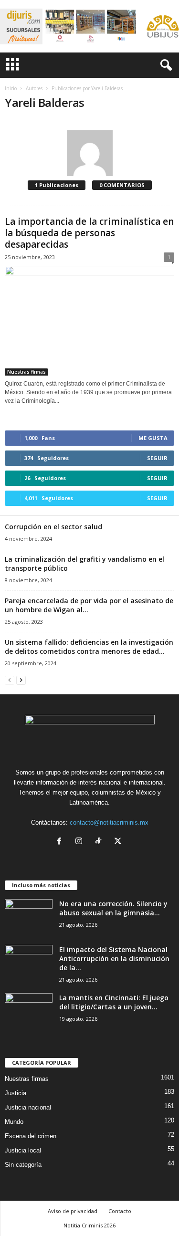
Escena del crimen (30, 1136)
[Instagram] (81, 842)
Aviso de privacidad (72, 1211)
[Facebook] (61, 842)
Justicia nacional (28, 1107)
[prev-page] (9, 680)
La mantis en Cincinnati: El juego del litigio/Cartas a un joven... (113, 1002)
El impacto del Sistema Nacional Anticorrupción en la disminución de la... (114, 958)
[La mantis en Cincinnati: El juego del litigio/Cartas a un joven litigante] (29, 1011)
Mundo (14, 1121)
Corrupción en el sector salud (53, 526)
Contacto (119, 1211)
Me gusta (153, 437)
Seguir (157, 457)
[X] (119, 842)
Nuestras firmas (26, 371)
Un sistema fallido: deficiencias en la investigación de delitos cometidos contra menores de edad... (89, 647)
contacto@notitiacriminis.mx (109, 822)
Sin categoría (23, 1164)
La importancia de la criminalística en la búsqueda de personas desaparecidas (89, 233)
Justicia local (23, 1150)
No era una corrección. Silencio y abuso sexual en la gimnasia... (113, 908)
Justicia (15, 1093)
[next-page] (21, 680)
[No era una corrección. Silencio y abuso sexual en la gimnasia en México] (29, 917)
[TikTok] (100, 842)
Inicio (11, 88)
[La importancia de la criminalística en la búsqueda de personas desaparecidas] (89, 321)
